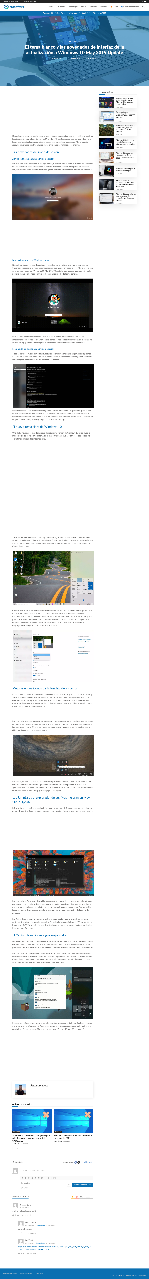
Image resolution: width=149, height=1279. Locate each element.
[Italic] (25, 1178)
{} (51, 1178)
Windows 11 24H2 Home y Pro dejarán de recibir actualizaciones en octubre (125, 142)
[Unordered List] (38, 1178)
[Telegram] (71, 93)
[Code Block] (45, 1178)
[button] (143, 7)
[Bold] (22, 1178)
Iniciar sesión (88, 1162)
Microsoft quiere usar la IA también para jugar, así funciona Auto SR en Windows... (125, 128)
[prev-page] (13, 1148)
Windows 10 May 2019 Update (40, 139)
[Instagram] (139, 1)
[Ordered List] (35, 1178)
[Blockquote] (42, 1178)
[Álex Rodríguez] (21, 1089)
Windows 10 (74, 41)
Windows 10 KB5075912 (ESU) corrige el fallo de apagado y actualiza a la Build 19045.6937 (31, 1138)
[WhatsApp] (60, 93)
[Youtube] (145, 1)
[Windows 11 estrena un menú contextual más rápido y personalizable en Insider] (106, 157)
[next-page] (17, 1148)
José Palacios (16, 1144)
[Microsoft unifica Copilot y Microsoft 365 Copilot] (106, 171)
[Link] (48, 1178)
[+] (54, 1178)
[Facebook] (137, 1)
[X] (142, 1)
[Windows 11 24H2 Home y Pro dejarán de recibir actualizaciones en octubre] (106, 143)
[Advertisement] (52, 115)
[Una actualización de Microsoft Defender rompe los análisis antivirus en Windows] (106, 116)
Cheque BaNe (40, 1225)
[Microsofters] (18, 7)
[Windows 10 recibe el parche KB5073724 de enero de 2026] (73, 1121)
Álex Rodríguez (91, 58)
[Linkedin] (66, 93)
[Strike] (32, 1178)
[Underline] (28, 1178)
